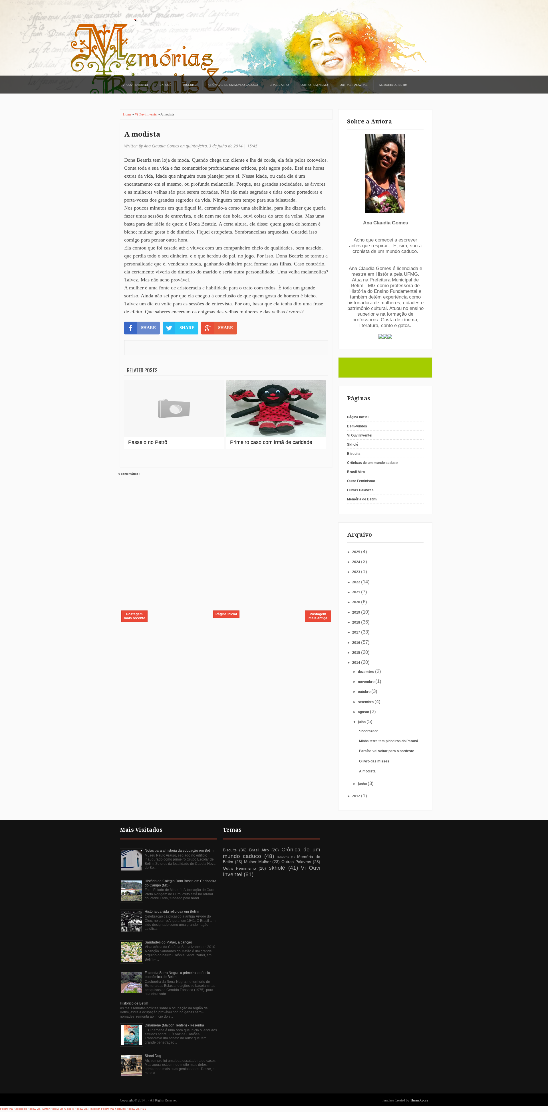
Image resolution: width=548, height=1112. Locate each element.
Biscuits (190, 84)
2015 (356, 653)
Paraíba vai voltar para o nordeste (386, 751)
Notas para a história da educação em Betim (179, 851)
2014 (356, 663)
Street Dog (153, 1056)
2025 (356, 552)
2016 (356, 643)
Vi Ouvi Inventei (135, 84)
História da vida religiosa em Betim (172, 912)
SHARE (148, 327)
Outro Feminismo (314, 84)
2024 (356, 562)
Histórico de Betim (134, 1003)
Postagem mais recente (134, 616)
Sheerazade (368, 731)
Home (127, 114)
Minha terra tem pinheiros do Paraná (388, 741)
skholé (277, 868)
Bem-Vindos (357, 426)
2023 (356, 572)
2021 (356, 592)
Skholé (166, 84)
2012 (356, 796)
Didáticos (283, 857)
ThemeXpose (419, 1100)
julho (362, 722)
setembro (366, 702)
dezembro (366, 672)
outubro (364, 692)
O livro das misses (374, 761)
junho (363, 784)
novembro (366, 682)
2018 (356, 622)
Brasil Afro (279, 84)
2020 (356, 602)
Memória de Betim (393, 84)
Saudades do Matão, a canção (168, 942)
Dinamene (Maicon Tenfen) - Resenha (174, 1025)
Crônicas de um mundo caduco (233, 84)
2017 (356, 632)
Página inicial (226, 614)
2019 (356, 612)
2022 (356, 582)
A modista (142, 134)
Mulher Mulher (257, 861)
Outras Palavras (354, 84)
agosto (364, 712)
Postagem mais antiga (318, 616)
